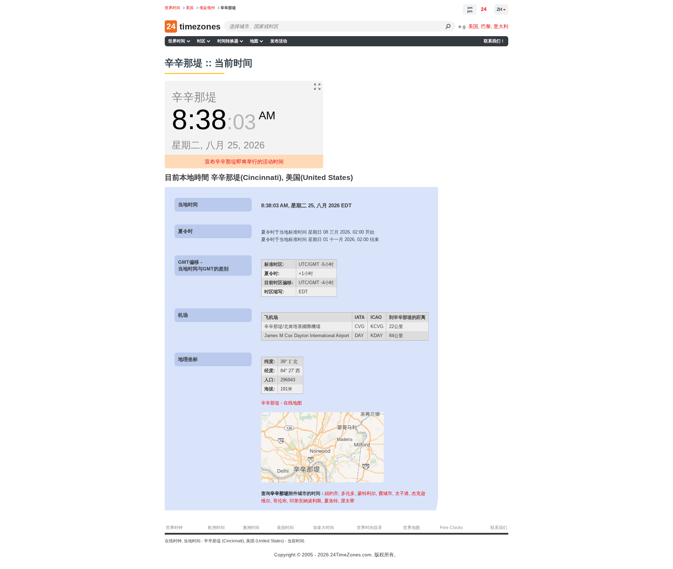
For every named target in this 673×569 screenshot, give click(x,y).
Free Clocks (451, 527)
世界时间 (176, 41)
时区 (201, 41)
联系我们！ (494, 41)
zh (499, 9)
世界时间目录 (369, 527)
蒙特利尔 (367, 493)
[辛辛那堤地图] (322, 480)
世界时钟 (174, 527)
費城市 (385, 493)
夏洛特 (331, 500)
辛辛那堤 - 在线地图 (281, 403)
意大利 (501, 26)
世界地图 (411, 527)
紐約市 (331, 493)
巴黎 (486, 26)
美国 (473, 26)
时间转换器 (227, 41)
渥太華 (347, 500)
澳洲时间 (251, 527)
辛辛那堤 (279, 493)
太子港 (402, 493)
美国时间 (285, 527)
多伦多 (348, 493)
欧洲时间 (216, 527)
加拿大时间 (323, 527)
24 (484, 9)
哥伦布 (280, 500)
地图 (254, 41)
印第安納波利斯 (305, 500)
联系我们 (498, 527)
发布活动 (278, 41)
